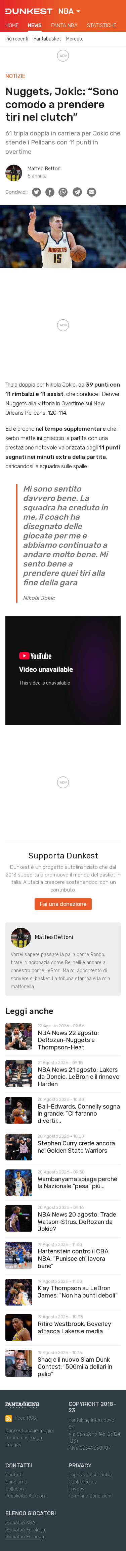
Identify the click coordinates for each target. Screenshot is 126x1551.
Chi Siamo (16, 1482)
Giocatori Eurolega (25, 1530)
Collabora (15, 1489)
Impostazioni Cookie (90, 1475)
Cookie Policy (83, 1482)
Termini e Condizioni (90, 1496)
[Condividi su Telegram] (77, 192)
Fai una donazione (63, 904)
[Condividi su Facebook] (49, 192)
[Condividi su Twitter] (36, 192)
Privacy (76, 1489)
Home (11, 25)
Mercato (75, 39)
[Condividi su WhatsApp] (63, 192)
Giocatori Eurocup (24, 1537)
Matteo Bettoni (44, 169)
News (35, 25)
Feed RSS (25, 1418)
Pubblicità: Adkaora (25, 1496)
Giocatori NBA (20, 1523)
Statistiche (101, 25)
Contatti (14, 1475)
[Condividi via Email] (91, 192)
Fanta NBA (64, 25)
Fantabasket (47, 39)
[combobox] (69, 11)
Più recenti (16, 39)
